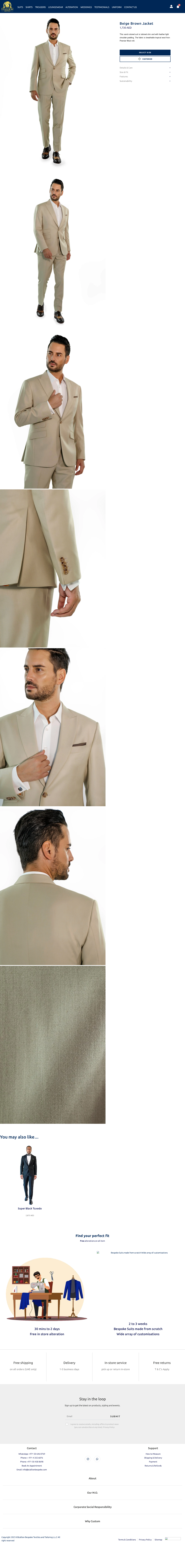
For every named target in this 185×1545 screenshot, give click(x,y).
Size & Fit (124, 72)
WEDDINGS (86, 7)
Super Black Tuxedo (30, 1208)
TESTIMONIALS (101, 7)
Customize (147, 59)
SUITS (20, 7)
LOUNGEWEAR (55, 7)
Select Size (145, 52)
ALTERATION (71, 7)
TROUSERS (40, 7)
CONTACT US (130, 7)
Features (124, 76)
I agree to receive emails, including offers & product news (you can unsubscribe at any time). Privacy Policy (94, 1425)
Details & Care (126, 68)
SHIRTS (29, 7)
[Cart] (178, 6)
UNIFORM (117, 7)
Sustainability (126, 81)
